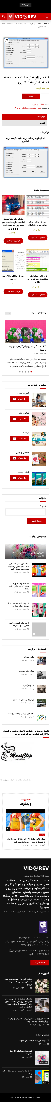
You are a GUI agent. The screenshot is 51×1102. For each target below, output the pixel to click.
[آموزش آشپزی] (39, 400)
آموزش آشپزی (23, 393)
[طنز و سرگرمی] (41, 689)
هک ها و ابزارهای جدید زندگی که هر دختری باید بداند (19, 586)
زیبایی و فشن (23, 413)
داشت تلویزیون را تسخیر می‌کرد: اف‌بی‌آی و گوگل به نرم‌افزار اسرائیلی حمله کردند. (28, 1020)
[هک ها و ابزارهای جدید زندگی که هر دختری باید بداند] (39, 590)
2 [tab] (28, 372)
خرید (31, 96)
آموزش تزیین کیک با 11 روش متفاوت (26, 553)
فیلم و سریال (29, 657)
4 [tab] (22, 372)
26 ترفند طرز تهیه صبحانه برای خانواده (34, 1040)
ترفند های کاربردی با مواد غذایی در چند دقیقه (19, 625)
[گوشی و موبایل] (39, 479)
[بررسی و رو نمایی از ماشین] (41, 703)
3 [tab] (25, 372)
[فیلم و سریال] (41, 661)
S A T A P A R (15, 1097)
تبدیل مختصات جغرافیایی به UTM (27, 108)
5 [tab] (20, 372)
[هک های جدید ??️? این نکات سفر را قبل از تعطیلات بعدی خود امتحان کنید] (39, 570)
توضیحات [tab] (41, 116)
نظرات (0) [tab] (41, 123)
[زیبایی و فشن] (39, 419)
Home (46, 23)
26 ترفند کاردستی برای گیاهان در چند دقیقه (27, 348)
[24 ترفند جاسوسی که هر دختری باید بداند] (42, 1077)
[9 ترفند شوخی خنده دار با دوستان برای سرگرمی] (39, 610)
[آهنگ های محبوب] (41, 675)
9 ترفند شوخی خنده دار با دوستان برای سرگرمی (18, 605)
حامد (41, 353)
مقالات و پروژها (35, 23)
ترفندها (26, 433)
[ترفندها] (39, 439)
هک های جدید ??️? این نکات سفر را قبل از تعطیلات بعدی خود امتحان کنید (18, 566)
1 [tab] (31, 372)
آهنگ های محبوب (26, 671)
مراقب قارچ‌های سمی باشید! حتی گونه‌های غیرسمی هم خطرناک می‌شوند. (18, 982)
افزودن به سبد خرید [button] (38, 237)
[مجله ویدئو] (25, 17)
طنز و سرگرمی (28, 685)
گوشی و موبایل (23, 472)
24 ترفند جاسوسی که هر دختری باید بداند (17, 1072)
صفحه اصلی (40, 962)
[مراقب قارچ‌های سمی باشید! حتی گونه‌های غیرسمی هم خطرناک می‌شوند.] (42, 986)
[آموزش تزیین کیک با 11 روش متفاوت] (42, 1058)
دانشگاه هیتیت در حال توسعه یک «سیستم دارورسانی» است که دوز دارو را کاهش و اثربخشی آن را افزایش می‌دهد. (18, 1003)
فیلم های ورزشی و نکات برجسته (21, 713)
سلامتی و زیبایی (22, 452)
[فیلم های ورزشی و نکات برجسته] (41, 717)
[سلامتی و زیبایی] (39, 459)
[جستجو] (3, 16)
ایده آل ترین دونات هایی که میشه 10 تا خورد (25, 9)
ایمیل (43, 506)
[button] (6, 40)
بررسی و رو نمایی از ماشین (23, 699)
